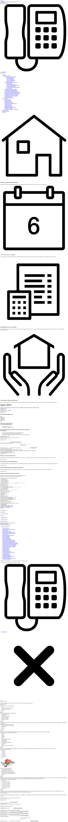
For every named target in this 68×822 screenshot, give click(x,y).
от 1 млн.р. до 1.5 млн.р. (6, 782)
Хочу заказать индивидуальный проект (9, 772)
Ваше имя (2, 502)
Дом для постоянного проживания (8, 725)
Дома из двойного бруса (11, 86)
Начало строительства (4, 501)
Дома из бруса (9, 83)
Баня (2, 727)
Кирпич (3, 735)
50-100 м (3, 751)
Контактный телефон (4, 503)
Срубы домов (9, 88)
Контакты (4, 112)
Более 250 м (4, 756)
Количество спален (3, 490)
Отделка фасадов (8, 101)
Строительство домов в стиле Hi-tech (11, 94)
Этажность (2, 484)
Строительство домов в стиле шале (11, 95)
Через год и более (5, 719)
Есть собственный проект (6, 769)
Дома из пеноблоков (10, 77)
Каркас (3, 734)
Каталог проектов (6, 111)
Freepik (18, 562)
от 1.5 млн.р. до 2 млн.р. (6, 783)
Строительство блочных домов (10, 76)
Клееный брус (4, 740)
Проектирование (8, 99)
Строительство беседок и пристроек (11, 109)
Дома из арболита (10, 81)
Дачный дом (4, 726)
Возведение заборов (8, 100)
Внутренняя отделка (4, 498)
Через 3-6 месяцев (5, 717)
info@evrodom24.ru (3, 521)
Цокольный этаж (3, 486)
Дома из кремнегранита (11, 80)
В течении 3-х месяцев (6, 716)
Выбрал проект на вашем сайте (7, 770)
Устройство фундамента (9, 102)
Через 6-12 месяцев (5, 718)
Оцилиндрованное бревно (6, 742)
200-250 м (4, 755)
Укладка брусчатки (8, 105)
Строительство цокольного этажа (11, 103)
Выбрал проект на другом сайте (7, 771)
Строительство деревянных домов (11, 82)
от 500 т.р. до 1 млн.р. (6, 781)
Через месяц (4, 715)
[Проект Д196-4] (3, 407)
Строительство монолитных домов (11, 91)
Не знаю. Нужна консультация (7, 745)
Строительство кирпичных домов (11, 90)
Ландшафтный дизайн (9, 106)
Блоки (3, 733)
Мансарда (2, 485)
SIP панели (4, 743)
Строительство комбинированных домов (10, 542)
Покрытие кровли (3, 497)
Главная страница (6, 528)
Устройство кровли (8, 104)
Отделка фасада (3, 499)
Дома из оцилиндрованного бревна (13, 87)
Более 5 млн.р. (4, 788)
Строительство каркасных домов (11, 89)
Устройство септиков (8, 108)
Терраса (1, 493)
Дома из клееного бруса (11, 84)
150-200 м (4, 754)
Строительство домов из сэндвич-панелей (10, 543)
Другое (3, 710)
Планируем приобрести (6, 709)
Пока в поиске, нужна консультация (8, 773)
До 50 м (3, 750)
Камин (1, 495)
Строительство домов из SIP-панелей (11, 93)
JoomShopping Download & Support (6, 506)
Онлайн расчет (5, 110)
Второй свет (2, 492)
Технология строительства (5, 487)
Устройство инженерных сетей (10, 107)
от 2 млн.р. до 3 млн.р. (6, 784)
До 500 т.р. (4, 780)
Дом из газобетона (10, 78)
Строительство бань (8, 96)
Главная (4, 74)
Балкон (1, 494)
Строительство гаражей (9, 97)
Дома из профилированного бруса (13, 85)
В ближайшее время (5, 714)
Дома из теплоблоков (11, 79)
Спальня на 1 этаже (3, 491)
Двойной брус (4, 741)
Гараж (1, 488)
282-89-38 (3, 72)
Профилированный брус (6, 739)
